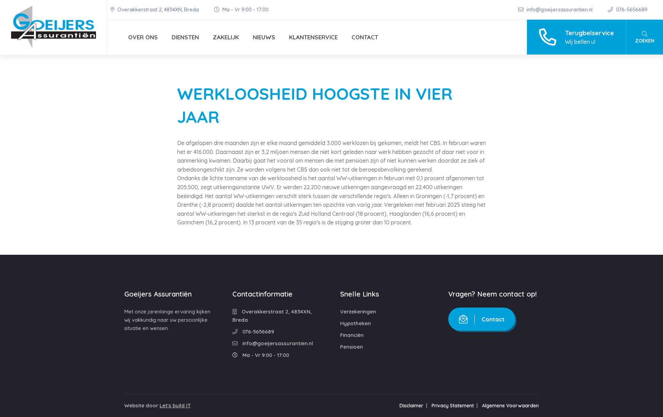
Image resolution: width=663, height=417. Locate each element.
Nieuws (264, 37)
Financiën (352, 335)
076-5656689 (631, 9)
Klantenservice (313, 37)
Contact (365, 37)
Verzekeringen (358, 311)
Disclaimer (411, 406)
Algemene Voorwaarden (510, 406)
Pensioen (351, 346)
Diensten (185, 37)
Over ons (143, 37)
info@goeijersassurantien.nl (559, 9)
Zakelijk (226, 37)
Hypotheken (355, 323)
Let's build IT (175, 405)
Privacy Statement (453, 406)
